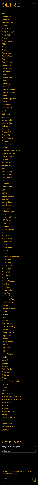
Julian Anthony (8, 211)
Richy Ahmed (7, 354)
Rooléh (5, 357)
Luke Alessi (6, 260)
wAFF (4, 421)
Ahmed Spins (7, 23)
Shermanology (8, 372)
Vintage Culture (8, 418)
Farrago (5, 141)
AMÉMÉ (5, 44)
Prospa (5, 339)
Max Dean (6, 287)
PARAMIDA (6, 323)
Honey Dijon (7, 172)
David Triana (7, 96)
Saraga (5, 366)
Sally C (5, 360)
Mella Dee (6, 293)
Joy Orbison (7, 205)
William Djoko (7, 427)
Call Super (6, 71)
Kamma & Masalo (9, 217)
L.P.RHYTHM (7, 241)
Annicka (5, 47)
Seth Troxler (7, 369)
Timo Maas (6, 405)
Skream (5, 384)
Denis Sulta (7, 105)
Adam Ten (6, 20)
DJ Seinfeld (7, 120)
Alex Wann (6, 29)
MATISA (5, 284)
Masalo (5, 278)
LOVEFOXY (7, 254)
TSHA (4, 415)
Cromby (5, 86)
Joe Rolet (6, 199)
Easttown (6, 129)
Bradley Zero (7, 68)
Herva (4, 168)
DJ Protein (6, 117)
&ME (4, 14)
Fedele (5, 147)
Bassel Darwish (8, 56)
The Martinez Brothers (11, 399)
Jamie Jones (7, 193)
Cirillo (4, 80)
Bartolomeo (7, 53)
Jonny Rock (7, 202)
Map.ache (6, 275)
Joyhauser (6, 208)
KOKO (4, 232)
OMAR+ (5, 320)
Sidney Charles (8, 375)
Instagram (6, 451)
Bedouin (5, 59)
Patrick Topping (8, 326)
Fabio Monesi (7, 138)
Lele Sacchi (7, 247)
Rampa (5, 345)
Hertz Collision (8, 165)
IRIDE (4, 181)
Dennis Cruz (7, 108)
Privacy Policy (6, 481)
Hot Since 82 (7, 178)
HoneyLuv (6, 175)
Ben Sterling (7, 62)
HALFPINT (6, 162)
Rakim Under (7, 342)
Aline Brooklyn (8, 32)
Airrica (4, 26)
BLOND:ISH (7, 65)
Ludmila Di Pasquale (10, 257)
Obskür (5, 314)
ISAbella (5, 184)
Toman (5, 408)
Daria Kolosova (8, 93)
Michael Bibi (7, 296)
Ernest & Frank (8, 132)
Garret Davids (8, 156)
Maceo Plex (7, 269)
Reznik (4, 351)
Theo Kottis (7, 402)
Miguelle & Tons (8, 299)
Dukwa (5, 126)
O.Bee (4, 311)
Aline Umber (7, 35)
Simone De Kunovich (10, 381)
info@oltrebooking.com (11, 447)
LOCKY (5, 250)
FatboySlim (6, 144)
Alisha (4, 38)
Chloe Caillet (7, 77)
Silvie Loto (6, 378)
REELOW (6, 348)
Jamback (6, 190)
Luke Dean (6, 263)
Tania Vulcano (8, 393)
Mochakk (6, 305)
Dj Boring (6, 114)
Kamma (5, 214)
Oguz (4, 317)
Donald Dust (7, 123)
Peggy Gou (6, 336)
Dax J (4, 102)
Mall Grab (6, 272)
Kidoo (4, 223)
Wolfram (5, 430)
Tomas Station (8, 412)
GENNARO (6, 159)
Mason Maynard (8, 281)
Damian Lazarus (8, 89)
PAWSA (5, 329)
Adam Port (6, 17)
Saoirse (5, 363)
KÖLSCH (6, 235)
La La (4, 244)
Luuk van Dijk (7, 266)
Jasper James (8, 196)
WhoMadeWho (8, 424)
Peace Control (8, 333)
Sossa (4, 387)
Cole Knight (7, 83)
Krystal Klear (7, 238)
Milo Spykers (7, 302)
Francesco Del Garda (11, 150)
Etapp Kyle (6, 135)
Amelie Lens (7, 41)
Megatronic (7, 290)
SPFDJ (5, 390)
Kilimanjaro (6, 226)
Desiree (5, 111)
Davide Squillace (9, 99)
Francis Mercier (8, 153)
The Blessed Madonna (11, 396)
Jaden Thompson (9, 187)
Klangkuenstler (8, 229)
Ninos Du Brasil (8, 308)
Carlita (4, 74)
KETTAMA (6, 220)
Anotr (4, 50)
